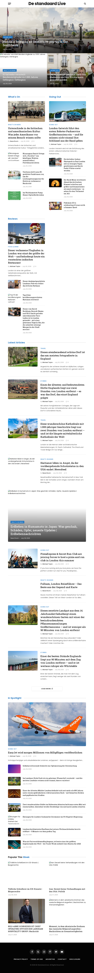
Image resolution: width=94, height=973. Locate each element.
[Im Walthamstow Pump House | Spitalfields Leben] (14, 195)
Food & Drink (13, 247)
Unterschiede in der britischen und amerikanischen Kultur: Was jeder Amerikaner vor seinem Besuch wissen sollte (25, 133)
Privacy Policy (21, 959)
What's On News (10, 70)
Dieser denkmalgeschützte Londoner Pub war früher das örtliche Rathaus (34, 283)
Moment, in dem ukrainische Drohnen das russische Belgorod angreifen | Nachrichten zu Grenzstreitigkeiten (67, 929)
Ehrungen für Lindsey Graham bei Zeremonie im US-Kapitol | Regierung (52, 817)
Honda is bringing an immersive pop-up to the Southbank (35, 43)
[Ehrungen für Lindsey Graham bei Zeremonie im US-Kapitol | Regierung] (14, 820)
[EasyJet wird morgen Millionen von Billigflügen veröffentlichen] (47, 724)
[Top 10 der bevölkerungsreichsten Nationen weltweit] (14, 298)
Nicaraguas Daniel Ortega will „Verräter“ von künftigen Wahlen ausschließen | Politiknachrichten (33, 158)
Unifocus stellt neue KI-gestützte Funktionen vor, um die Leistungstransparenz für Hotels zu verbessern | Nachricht (33, 177)
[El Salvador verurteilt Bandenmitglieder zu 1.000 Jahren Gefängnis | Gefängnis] (23, 70)
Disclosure (74, 959)
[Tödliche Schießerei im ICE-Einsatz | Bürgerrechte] (26, 873)
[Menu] (9, 3)
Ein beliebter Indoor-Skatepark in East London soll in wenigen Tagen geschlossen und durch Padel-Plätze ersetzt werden (74, 165)
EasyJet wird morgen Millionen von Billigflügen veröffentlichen (45, 752)
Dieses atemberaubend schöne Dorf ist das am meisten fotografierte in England (62, 355)
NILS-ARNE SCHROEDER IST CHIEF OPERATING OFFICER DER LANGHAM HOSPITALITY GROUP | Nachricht (25, 929)
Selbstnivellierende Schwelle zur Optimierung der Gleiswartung (50, 766)
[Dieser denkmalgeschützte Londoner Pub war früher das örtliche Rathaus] (14, 284)
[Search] (85, 3)
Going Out (8, 37)
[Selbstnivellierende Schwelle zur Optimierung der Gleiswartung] (14, 769)
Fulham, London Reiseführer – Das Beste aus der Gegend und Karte (61, 585)
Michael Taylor (56, 144)
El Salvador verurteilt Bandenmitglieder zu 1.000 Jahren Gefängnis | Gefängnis (20, 77)
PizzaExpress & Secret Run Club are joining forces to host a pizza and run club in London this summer (62, 557)
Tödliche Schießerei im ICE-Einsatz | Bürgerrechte (25, 890)
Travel (43, 348)
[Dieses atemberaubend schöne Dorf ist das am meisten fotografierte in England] (23, 357)
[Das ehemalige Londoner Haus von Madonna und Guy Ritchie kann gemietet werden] (70, 70)
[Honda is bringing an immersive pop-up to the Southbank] (47, 30)
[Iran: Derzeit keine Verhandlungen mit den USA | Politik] (67, 873)
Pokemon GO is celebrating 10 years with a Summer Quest (74, 205)
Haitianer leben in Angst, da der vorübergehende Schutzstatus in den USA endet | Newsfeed (62, 466)
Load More (46, 689)
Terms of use (37, 959)
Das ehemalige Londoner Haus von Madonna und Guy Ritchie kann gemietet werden (68, 77)
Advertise (50, 959)
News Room (14, 141)
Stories (43, 381)
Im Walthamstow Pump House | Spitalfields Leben (33, 194)
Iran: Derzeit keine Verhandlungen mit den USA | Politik (67, 890)
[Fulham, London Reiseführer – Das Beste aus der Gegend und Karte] (23, 588)
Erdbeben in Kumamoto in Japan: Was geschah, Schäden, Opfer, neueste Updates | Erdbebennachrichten (44, 530)
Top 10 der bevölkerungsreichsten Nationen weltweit (32, 297)
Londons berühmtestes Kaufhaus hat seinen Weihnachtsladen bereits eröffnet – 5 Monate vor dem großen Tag (51, 830)
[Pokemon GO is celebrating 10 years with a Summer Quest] (55, 206)
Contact (62, 959)
